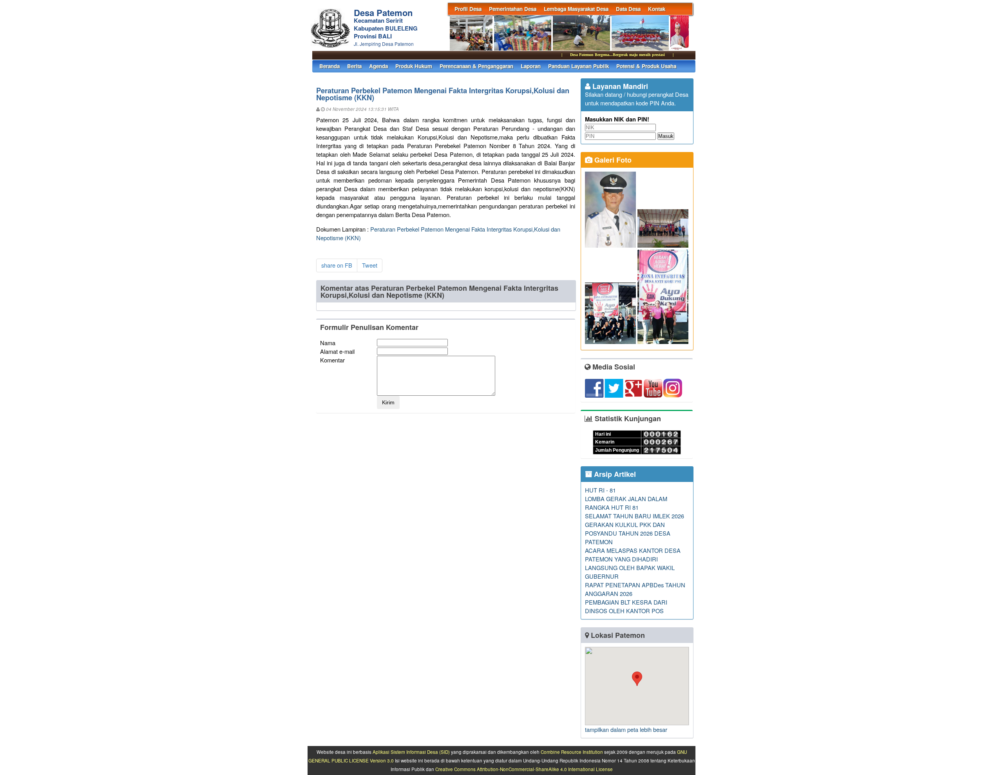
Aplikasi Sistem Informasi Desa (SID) (411, 752)
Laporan (531, 66)
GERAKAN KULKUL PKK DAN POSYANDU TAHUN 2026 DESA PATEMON (627, 533)
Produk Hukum (413, 66)
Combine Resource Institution (572, 752)
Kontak (656, 9)
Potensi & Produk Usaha (646, 66)
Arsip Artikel (614, 474)
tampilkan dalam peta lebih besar (626, 729)
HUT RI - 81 (600, 490)
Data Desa (628, 9)
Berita (354, 66)
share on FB (336, 265)
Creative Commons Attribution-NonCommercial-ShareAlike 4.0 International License (524, 769)
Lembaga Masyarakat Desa (576, 9)
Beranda (329, 66)
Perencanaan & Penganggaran (476, 66)
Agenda (378, 66)
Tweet (369, 265)
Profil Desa (468, 9)
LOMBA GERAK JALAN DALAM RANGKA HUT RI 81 (626, 502)
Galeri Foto (612, 160)
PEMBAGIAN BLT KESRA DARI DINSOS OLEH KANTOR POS (626, 606)
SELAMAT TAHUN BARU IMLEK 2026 (634, 516)
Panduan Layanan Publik (578, 66)
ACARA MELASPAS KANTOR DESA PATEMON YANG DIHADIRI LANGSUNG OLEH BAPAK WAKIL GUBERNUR (633, 563)
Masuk (665, 136)
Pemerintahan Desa (512, 9)
